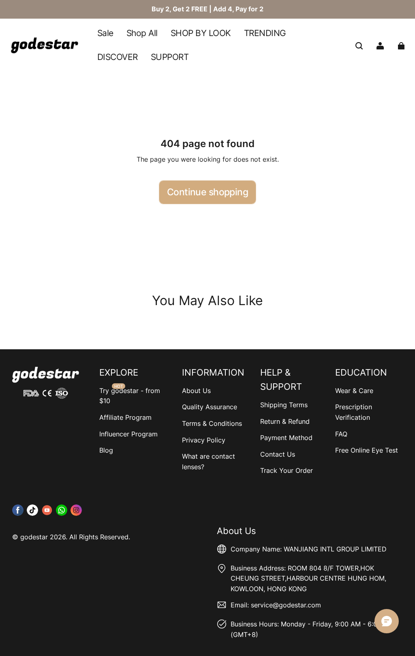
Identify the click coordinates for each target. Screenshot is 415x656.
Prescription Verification (353, 412)
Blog (106, 450)
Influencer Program (128, 434)
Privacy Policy (203, 440)
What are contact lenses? (208, 461)
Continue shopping (207, 192)
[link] (201, 34)
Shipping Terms (284, 405)
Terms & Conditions (212, 423)
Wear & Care (354, 391)
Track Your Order (286, 470)
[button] (359, 45)
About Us (196, 391)
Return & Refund (285, 421)
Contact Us (277, 454)
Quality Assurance (209, 407)
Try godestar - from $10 (129, 396)
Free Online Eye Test (366, 450)
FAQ (341, 434)
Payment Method (286, 438)
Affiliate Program (125, 417)
